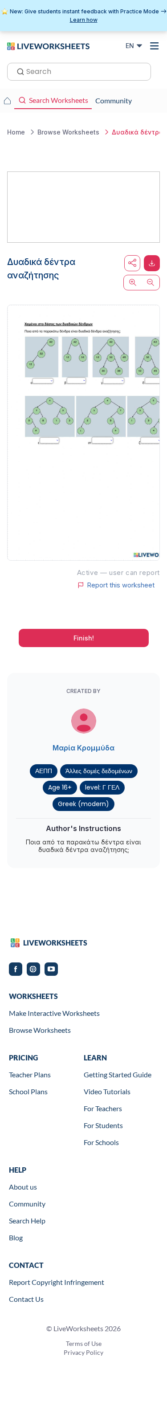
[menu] (154, 46)
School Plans (28, 1091)
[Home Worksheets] (7, 101)
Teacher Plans (30, 1074)
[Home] (48, 45)
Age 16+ (60, 787)
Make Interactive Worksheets (54, 1013)
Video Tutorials (107, 1091)
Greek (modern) (83, 803)
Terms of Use (84, 1343)
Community (27, 1203)
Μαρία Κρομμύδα (83, 747)
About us (23, 1186)
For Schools (101, 1142)
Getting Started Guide (117, 1074)
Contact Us (26, 1299)
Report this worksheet (121, 585)
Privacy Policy (83, 1352)
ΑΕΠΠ (43, 770)
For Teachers (103, 1108)
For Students (103, 1125)
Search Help (27, 1220)
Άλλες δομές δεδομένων (98, 770)
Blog (16, 1237)
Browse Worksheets (40, 1030)
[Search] (18, 70)
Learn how (84, 19)
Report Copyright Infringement (56, 1282)
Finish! (83, 638)
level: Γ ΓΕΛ (102, 787)
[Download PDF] (152, 263)
